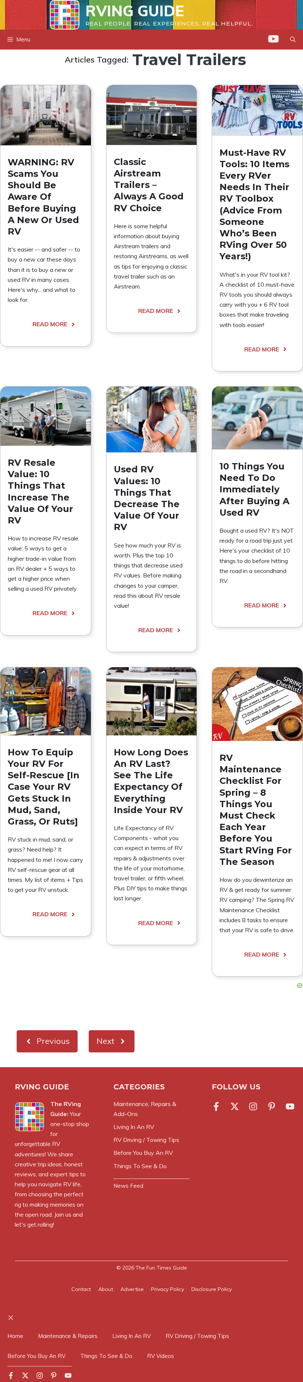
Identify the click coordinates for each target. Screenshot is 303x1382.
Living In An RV (131, 1335)
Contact (81, 1289)
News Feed (128, 1185)
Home (15, 1335)
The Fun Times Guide (161, 1267)
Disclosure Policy (211, 1289)
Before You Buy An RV (36, 1355)
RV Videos (160, 1355)
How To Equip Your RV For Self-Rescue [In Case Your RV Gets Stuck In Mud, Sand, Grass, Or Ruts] (43, 787)
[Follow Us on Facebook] (218, 1106)
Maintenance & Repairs (68, 1335)
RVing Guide (134, 10)
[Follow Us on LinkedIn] (271, 1106)
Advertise (132, 1289)
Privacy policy (167, 1289)
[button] (293, 40)
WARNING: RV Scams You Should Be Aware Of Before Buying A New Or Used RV (43, 197)
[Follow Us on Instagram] (253, 1106)
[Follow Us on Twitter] (234, 1106)
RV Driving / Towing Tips (197, 1335)
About (105, 1289)
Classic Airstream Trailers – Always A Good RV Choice (149, 184)
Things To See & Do (106, 1355)
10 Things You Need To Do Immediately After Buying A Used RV (254, 489)
